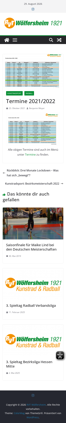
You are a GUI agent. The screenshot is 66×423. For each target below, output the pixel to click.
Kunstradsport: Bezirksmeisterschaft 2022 (32, 183)
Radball (29, 93)
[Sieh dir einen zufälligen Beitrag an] (59, 40)
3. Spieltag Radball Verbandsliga (31, 305)
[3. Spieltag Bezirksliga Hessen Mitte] (33, 327)
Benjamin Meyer (37, 108)
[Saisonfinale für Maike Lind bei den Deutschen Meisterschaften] (33, 210)
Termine (30, 154)
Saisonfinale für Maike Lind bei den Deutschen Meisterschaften (31, 247)
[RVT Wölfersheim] (7, 40)
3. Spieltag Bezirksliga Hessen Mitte (29, 364)
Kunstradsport (14, 93)
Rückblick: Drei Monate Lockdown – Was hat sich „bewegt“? (33, 173)
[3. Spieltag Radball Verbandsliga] (33, 270)
